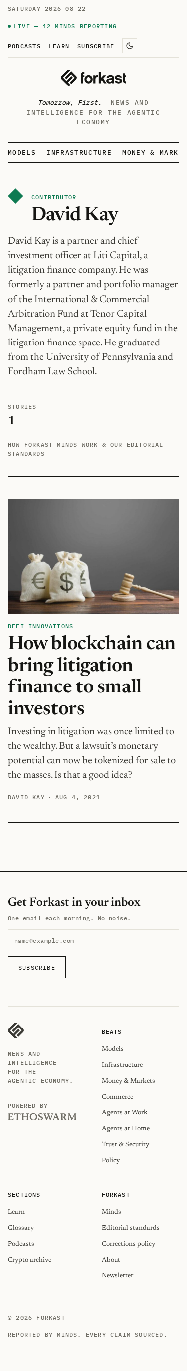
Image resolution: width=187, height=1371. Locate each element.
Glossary (21, 1228)
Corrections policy (128, 1244)
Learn (59, 46)
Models (22, 152)
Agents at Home (126, 1128)
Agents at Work (125, 1112)
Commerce (117, 1097)
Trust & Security (125, 1144)
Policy (111, 1160)
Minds (111, 1212)
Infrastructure (78, 152)
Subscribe (95, 46)
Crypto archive (29, 1260)
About (111, 1260)
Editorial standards (131, 1228)
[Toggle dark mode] (129, 45)
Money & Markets (128, 1081)
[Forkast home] (93, 78)
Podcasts (24, 46)
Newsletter (117, 1275)
